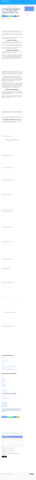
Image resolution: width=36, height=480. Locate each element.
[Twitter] (12, 16)
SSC (2, 410)
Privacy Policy (29, 473)
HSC (9, 410)
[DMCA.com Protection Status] (31, 474)
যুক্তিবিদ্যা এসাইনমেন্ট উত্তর (4, 406)
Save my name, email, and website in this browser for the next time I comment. (12, 454)
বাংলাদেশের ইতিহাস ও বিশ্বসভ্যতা (5, 360)
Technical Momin (5, 1)
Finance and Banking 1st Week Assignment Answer (9, 366)
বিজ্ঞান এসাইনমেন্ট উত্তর (4, 396)
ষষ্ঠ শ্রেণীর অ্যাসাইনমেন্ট (12, 408)
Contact (34, 473)
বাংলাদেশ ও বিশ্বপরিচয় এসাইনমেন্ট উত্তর (6, 398)
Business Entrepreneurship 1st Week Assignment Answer (9, 369)
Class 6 (8, 408)
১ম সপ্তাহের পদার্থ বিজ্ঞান (4, 357)
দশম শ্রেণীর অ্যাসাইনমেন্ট (5, 410)
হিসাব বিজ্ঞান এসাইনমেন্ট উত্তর (5, 404)
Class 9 (14, 409)
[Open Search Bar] (33, 3)
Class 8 (6, 409)
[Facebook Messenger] (6, 16)
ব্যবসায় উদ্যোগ (3, 364)
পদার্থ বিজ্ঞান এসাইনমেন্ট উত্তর (4, 403)
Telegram (30, 8)
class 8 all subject (4, 391)
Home (7, 3)
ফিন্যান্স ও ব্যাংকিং (3, 362)
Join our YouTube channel (5, 389)
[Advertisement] (12, 66)
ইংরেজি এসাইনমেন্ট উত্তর (4, 402)
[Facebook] (3, 16)
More (30, 3)
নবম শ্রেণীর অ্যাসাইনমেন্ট (17, 409)
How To (15, 3)
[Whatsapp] (9, 16)
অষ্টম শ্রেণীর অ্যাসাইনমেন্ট (9, 409)
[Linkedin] (15, 16)
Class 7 (16, 408)
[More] (18, 16)
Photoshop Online (19, 3)
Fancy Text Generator (25, 3)
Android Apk (10, 3)
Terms (32, 473)
